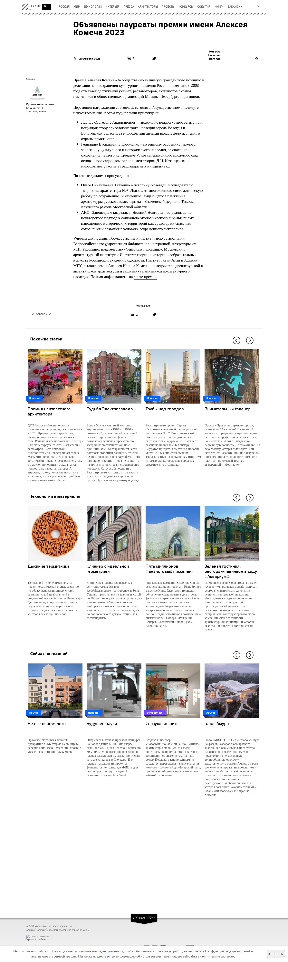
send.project (154, 712)
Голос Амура (217, 723)
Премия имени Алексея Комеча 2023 (40, 106)
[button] (235, 340)
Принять (276, 954)
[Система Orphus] (35, 933)
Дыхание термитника (49, 566)
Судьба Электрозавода (110, 409)
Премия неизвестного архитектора (49, 411)
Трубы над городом (165, 409)
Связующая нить (162, 723)
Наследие (214, 55)
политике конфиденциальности (100, 951)
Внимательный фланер (228, 409)
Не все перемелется (48, 723)
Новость (214, 51)
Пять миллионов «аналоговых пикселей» (170, 568)
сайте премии (145, 276)
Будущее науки (102, 723)
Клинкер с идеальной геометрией (108, 568)
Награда (214, 58)
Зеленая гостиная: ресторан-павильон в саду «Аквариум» (231, 571)
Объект (33, 712)
